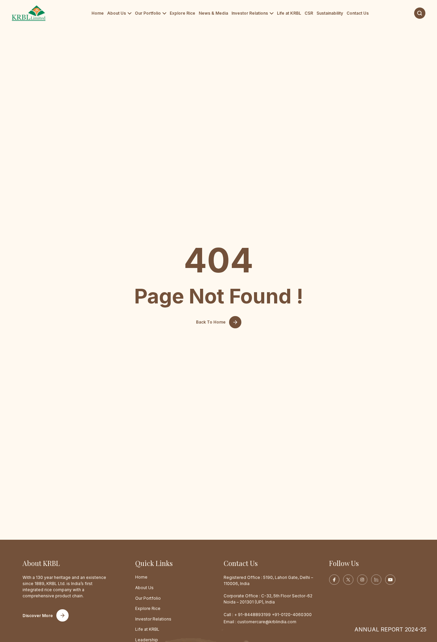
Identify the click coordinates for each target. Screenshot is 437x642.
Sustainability (329, 13)
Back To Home (211, 322)
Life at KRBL (289, 13)
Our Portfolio (148, 13)
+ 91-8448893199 (252, 614)
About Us (116, 13)
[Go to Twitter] (348, 579)
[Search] (419, 13)
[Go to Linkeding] (376, 579)
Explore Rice (182, 13)
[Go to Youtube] (390, 579)
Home (97, 13)
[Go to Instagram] (362, 579)
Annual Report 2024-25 (390, 629)
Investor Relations (249, 13)
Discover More (38, 615)
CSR (309, 13)
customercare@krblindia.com (266, 621)
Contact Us (358, 13)
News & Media (213, 13)
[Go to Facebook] (334, 579)
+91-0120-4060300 (292, 614)
